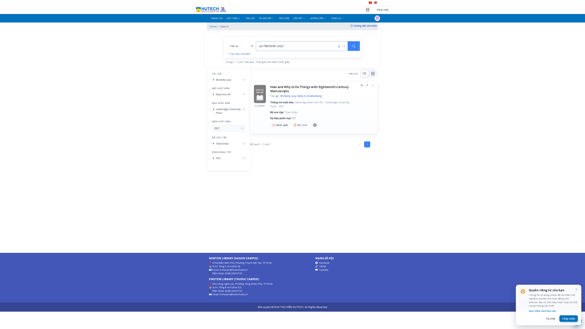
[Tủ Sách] (368, 10)
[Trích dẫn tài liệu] (361, 85)
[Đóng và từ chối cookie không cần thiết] (576, 289)
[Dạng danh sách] (365, 73)
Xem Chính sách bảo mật (542, 310)
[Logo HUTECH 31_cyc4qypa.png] (211, 9)
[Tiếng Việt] (370, 2)
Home (213, 26)
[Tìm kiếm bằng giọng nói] (339, 46)
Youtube (323, 269)
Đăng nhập (383, 9)
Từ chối (550, 318)
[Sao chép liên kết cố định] (367, 85)
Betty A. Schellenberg (309, 96)
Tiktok (322, 266)
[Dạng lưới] (373, 73)
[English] (376, 2)
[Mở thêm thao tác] (372, 85)
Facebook (324, 262)
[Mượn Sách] (377, 18)
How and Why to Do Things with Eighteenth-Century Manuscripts (309, 89)
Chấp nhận (568, 318)
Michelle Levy (288, 96)
